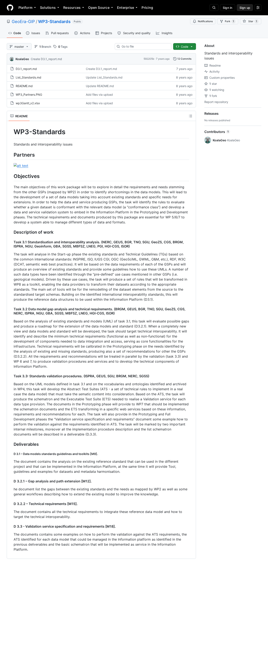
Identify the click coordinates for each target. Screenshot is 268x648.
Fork (229, 21)
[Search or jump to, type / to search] (214, 7)
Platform (25, 7)
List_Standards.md (28, 77)
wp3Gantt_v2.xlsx (28, 103)
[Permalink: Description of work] (11, 232)
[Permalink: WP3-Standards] (11, 132)
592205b (149, 58)
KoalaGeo (22, 59)
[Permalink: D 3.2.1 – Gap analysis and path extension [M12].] (11, 481)
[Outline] (190, 116)
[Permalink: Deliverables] (11, 444)
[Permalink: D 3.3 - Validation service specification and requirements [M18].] (11, 526)
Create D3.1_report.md (46, 59)
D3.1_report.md (26, 69)
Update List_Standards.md (104, 77)
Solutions (48, 7)
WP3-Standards (54, 21)
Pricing (147, 7)
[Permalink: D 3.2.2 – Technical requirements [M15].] (11, 504)
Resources (72, 7)
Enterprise (125, 7)
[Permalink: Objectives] (11, 176)
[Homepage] (10, 7)
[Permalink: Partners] (11, 155)
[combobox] (145, 46)
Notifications (205, 21)
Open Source (99, 7)
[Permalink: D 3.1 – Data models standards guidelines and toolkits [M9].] (11, 454)
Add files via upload (99, 94)
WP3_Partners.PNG (29, 94)
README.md (24, 86)
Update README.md (100, 86)
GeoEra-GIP (23, 21)
